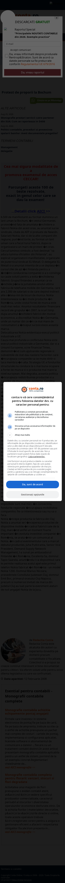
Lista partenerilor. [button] (36, 456)
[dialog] (32, 441)
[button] (33, 435)
